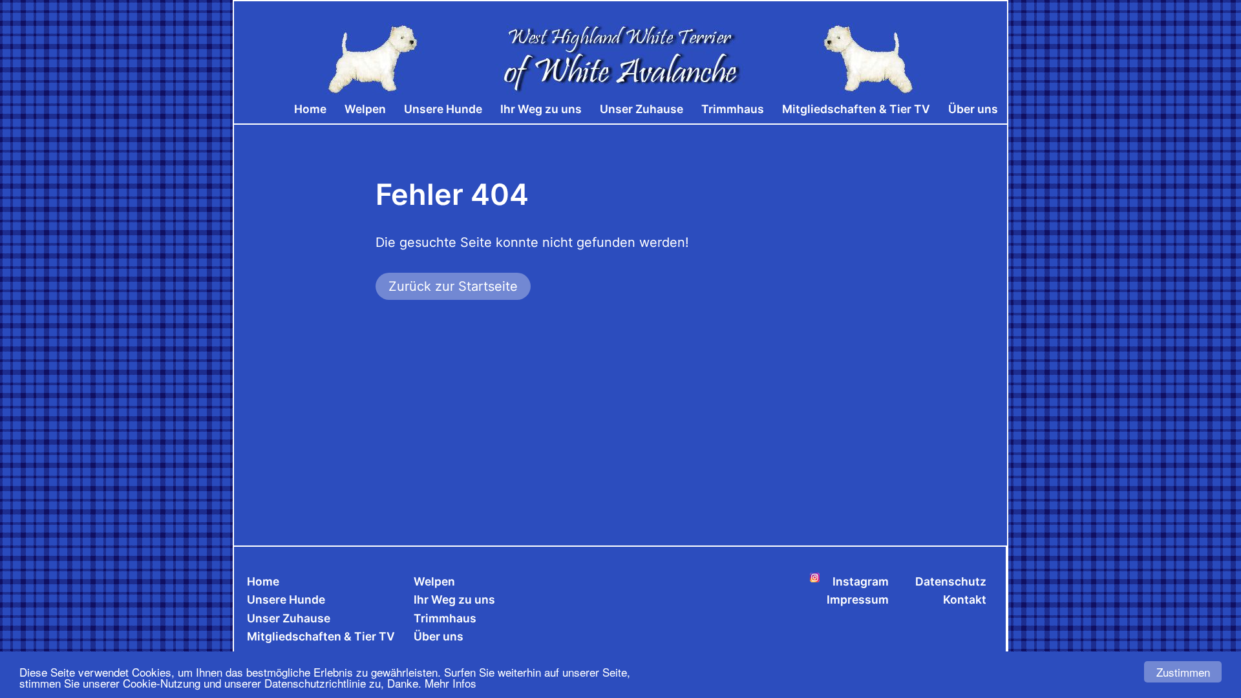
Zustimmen (1183, 672)
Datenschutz (950, 581)
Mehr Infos (450, 683)
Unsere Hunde (443, 109)
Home (310, 109)
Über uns (973, 109)
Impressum (858, 599)
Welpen (365, 109)
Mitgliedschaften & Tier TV (856, 109)
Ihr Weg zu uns (541, 109)
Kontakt (964, 599)
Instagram (861, 581)
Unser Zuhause (641, 109)
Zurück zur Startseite (453, 286)
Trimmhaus (732, 109)
